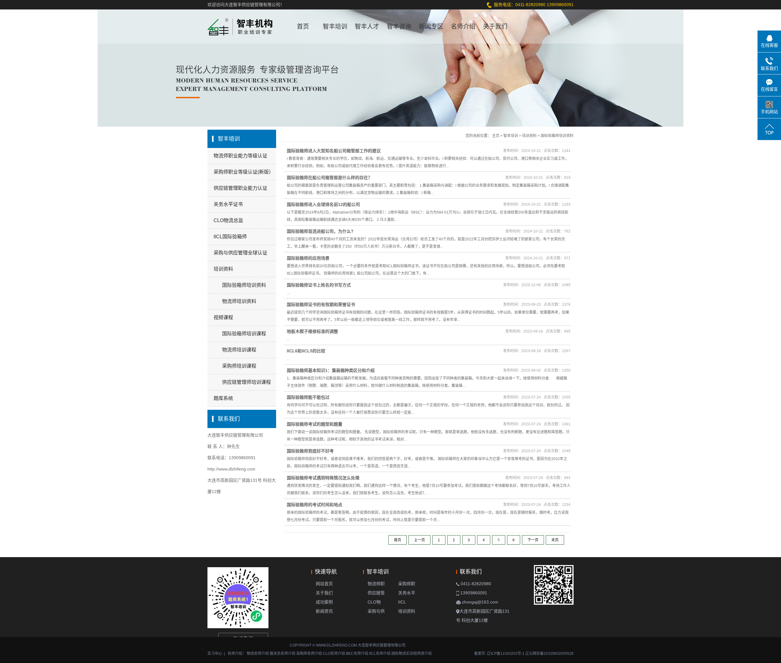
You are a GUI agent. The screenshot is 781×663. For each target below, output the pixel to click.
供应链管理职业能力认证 (240, 188)
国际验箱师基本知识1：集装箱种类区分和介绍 (331, 370)
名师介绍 (463, 26)
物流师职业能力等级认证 (240, 155)
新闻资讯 (324, 611)
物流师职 (376, 583)
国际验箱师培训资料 (557, 136)
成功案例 (324, 602)
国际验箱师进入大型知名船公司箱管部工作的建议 (334, 150)
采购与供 (376, 611)
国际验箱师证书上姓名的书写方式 (319, 285)
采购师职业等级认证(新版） (244, 172)
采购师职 (406, 583)
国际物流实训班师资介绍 (411, 653)
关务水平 (406, 592)
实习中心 (214, 653)
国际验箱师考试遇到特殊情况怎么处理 (323, 477)
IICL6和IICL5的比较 (306, 350)
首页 (303, 26)
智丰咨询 (399, 26)
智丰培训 (335, 26)
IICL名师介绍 (379, 653)
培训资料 (223, 269)
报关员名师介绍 (282, 653)
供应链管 (376, 592)
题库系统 (223, 398)
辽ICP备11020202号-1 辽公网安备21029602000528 (530, 653)
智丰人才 (367, 26)
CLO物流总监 (228, 220)
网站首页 (324, 583)
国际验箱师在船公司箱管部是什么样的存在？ (329, 177)
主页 (495, 136)
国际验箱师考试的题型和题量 (314, 424)
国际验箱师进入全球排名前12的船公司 (323, 204)
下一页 (532, 540)
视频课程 (223, 317)
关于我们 (495, 26)
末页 (555, 540)
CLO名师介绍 (334, 653)
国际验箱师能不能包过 (308, 397)
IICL (402, 602)
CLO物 (374, 602)
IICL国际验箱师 (230, 236)
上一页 (419, 540)
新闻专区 (431, 26)
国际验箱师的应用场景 (308, 258)
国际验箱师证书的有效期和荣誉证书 (321, 304)
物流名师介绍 (258, 653)
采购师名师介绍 (309, 653)
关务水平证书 (228, 204)
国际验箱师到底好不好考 (310, 451)
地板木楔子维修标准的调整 (312, 331)
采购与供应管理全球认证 (240, 252)
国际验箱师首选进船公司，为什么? (320, 231)
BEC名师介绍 (357, 653)
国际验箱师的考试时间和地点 (314, 504)
